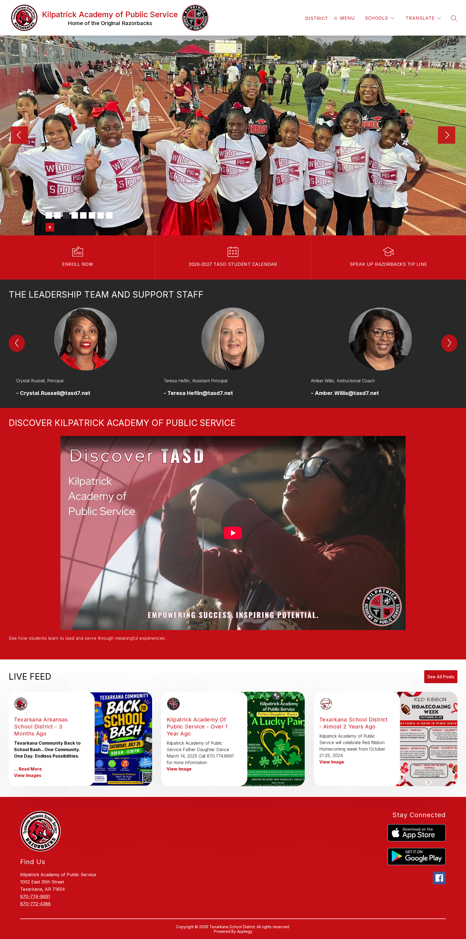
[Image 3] (66, 215)
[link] (316, 18)
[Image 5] (83, 215)
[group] (85, 352)
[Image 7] (100, 215)
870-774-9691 (35, 896)
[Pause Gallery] (50, 227)
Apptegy (244, 931)
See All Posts (440, 676)
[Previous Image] (19, 135)
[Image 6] (92, 215)
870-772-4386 (35, 903)
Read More (30, 769)
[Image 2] (57, 215)
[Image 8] (109, 215)
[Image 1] (49, 215)
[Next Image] (446, 135)
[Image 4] (74, 215)
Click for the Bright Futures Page (124, 186)
